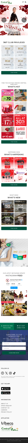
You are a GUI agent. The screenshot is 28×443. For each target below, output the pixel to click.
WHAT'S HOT (4, 90)
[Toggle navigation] (23, 2)
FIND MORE (14, 72)
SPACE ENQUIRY (6, 405)
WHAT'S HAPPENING (5, 158)
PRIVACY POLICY (6, 412)
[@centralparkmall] (7, 280)
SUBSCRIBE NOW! (14, 353)
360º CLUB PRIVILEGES (6, 46)
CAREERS (4, 410)
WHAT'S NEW (4, 201)
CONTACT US (5, 408)
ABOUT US (4, 403)
